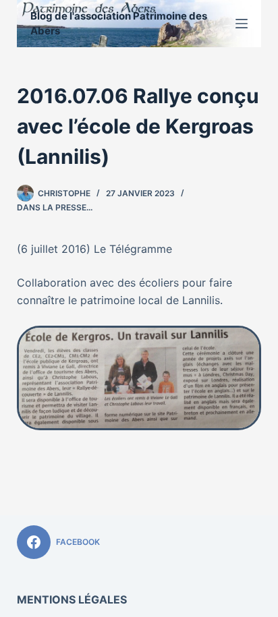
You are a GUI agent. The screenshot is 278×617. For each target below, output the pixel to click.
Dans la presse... (54, 207)
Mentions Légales (72, 599)
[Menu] (241, 24)
